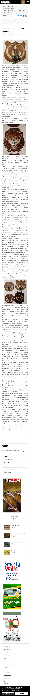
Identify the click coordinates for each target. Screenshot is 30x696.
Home (4, 20)
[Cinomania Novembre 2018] (12, 641)
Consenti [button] (21, 693)
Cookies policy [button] (6, 690)
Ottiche (4, 681)
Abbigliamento (6, 678)
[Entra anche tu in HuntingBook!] (26, 16)
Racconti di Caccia (21, 10)
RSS (23, 2)
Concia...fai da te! (15, 525)
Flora (4, 660)
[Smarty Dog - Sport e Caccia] (12, 580)
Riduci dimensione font (22, 34)
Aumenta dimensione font (24, 34)
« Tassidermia (16, 450)
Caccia (8, 20)
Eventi (9, 12)
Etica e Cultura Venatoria (10, 469)
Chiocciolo (6, 462)
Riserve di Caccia (7, 672)
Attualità (14, 6)
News (4, 6)
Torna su (25, 451)
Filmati (5, 12)
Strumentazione (6, 683)
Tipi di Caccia (7, 472)
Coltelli (4, 680)
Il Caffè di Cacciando (8, 8)
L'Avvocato (5, 651)
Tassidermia (13, 20)
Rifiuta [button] (8, 693)
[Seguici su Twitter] (21, 16)
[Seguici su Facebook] (18, 16)
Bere (4, 669)
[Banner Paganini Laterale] (12, 512)
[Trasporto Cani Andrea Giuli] (12, 608)
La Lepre (13, 550)
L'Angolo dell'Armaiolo (9, 10)
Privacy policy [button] (15, 690)
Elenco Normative (7, 649)
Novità (8, 6)
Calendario (5, 652)
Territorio (5, 661)
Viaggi (4, 671)
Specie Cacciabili (8, 459)
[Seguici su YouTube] (23, 16)
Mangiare (5, 667)
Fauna (4, 658)
